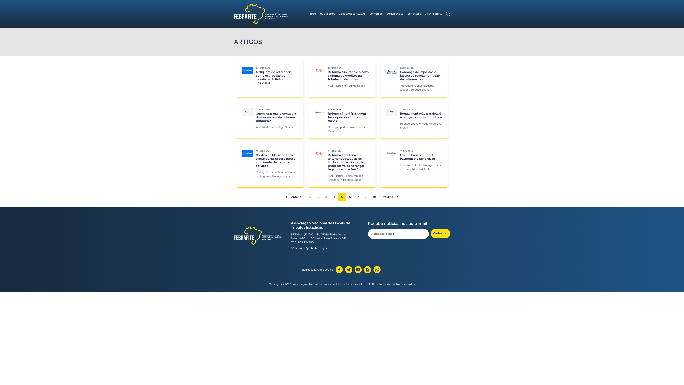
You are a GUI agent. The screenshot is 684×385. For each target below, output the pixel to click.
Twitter (348, 269)
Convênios (376, 13)
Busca (448, 14)
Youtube (358, 269)
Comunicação (395, 13)
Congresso (414, 13)
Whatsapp (377, 269)
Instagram (367, 269)
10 (374, 197)
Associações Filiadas (352, 13)
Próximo (387, 197)
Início (313, 13)
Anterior (296, 197)
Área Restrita (433, 13)
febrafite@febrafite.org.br (311, 248)
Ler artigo (270, 79)
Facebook (339, 269)
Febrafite (260, 14)
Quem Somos (327, 13)
